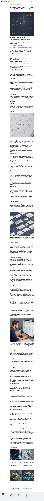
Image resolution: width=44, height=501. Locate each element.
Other (18, 4)
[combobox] (20, 1)
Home (11, 4)
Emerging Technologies (14, 4)
